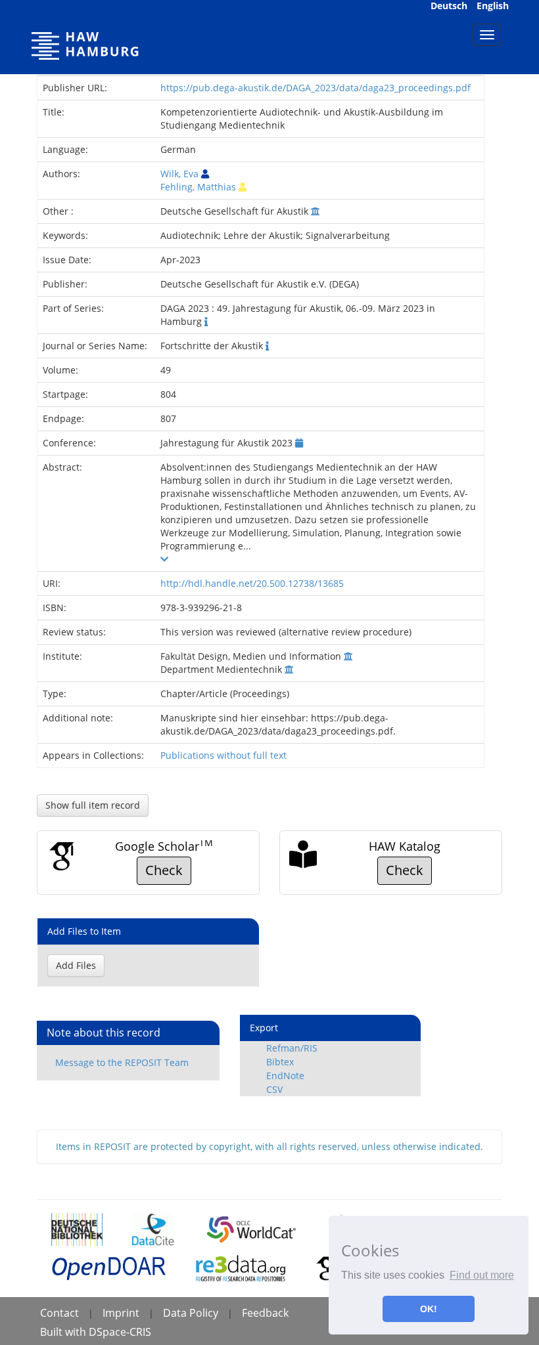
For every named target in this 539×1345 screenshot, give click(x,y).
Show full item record (92, 805)
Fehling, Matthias (198, 187)
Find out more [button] (482, 1275)
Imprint (121, 1313)
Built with (64, 1332)
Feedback (265, 1313)
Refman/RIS (291, 1048)
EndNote (285, 1075)
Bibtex (280, 1062)
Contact (59, 1313)
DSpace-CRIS (120, 1332)
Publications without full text (223, 755)
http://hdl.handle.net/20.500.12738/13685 (252, 583)
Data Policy (190, 1313)
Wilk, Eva (179, 173)
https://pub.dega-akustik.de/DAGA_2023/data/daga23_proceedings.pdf (315, 87)
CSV (274, 1089)
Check (164, 870)
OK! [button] (428, 1309)
